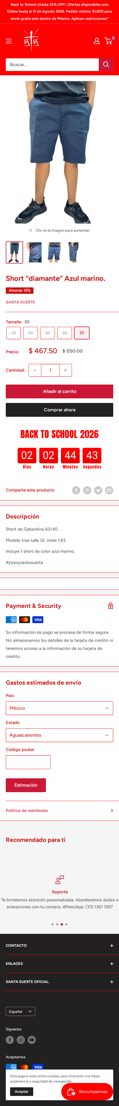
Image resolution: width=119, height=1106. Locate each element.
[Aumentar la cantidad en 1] (66, 370)
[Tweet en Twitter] (98, 490)
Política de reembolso (27, 810)
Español (15, 1011)
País (10, 695)
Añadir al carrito (59, 391)
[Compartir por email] (109, 490)
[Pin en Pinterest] (87, 490)
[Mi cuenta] (97, 41)
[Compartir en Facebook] (76, 490)
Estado (13, 722)
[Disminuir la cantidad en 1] (35, 370)
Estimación (25, 785)
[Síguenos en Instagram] (21, 1040)
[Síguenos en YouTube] (32, 1040)
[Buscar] (106, 64)
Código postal (20, 749)
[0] (108, 40)
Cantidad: (15, 370)
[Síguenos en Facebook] (10, 1040)
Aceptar (22, 1091)
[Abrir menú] (9, 41)
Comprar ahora (59, 409)
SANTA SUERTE (20, 302)
